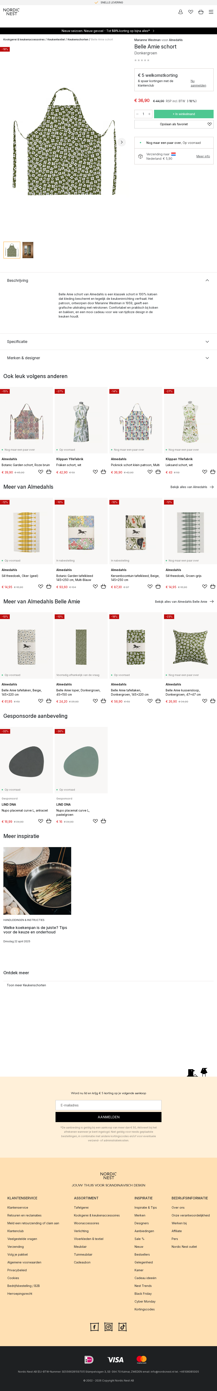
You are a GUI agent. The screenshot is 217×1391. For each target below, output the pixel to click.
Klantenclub (15, 1231)
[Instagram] (108, 1326)
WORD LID (126, 2)
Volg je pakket (17, 1254)
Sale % (140, 1239)
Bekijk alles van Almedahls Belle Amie (181, 601)
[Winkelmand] (201, 12)
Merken (140, 1215)
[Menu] (211, 12)
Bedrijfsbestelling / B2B (23, 1286)
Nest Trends (143, 1286)
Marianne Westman (147, 40)
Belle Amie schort (102, 39)
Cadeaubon (82, 1262)
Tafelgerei (81, 1207)
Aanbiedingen (144, 1231)
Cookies (13, 1278)
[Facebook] (95, 1326)
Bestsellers (142, 1254)
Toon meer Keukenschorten (26, 985)
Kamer (139, 1270)
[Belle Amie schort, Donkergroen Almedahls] (64, 141)
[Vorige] (7, 142)
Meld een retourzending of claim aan (33, 1223)
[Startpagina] (11, 11)
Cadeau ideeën (145, 1278)
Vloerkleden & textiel (88, 1239)
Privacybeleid (17, 1270)
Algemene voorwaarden (24, 1262)
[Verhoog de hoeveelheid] (149, 114)
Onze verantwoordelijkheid (191, 1215)
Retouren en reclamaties (24, 1215)
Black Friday (143, 1293)
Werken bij (179, 1223)
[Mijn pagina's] (180, 12)
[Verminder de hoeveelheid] (137, 114)
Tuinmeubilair (83, 1254)
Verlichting (81, 1231)
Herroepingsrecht (19, 1293)
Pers (175, 1239)
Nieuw (139, 1246)
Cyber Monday (145, 1301)
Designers (142, 1223)
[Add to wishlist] (40, 472)
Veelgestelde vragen (22, 1239)
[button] (142, 60)
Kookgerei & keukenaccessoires (24, 39)
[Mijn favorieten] (191, 12)
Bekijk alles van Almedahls (189, 487)
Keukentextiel (56, 39)
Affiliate (177, 1231)
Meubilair (80, 1246)
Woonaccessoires (86, 1223)
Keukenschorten (78, 39)
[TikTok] (122, 1326)
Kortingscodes (145, 1309)
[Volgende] (121, 142)
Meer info (203, 156)
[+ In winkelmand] (48, 471)
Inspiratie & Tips (146, 1207)
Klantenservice (17, 1207)
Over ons (178, 1207)
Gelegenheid (144, 1262)
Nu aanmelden (198, 83)
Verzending (15, 1246)
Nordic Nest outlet (184, 1246)
